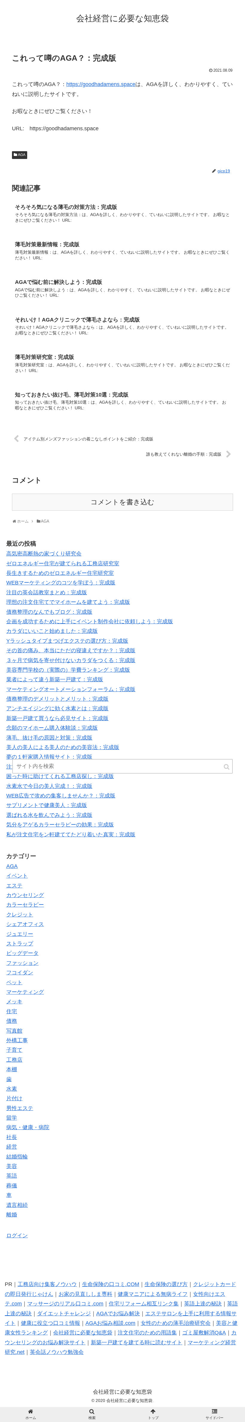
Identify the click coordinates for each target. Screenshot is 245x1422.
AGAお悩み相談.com (110, 1323)
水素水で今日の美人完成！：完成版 (49, 786)
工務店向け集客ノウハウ (47, 1284)
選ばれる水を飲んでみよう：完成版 (49, 815)
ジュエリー (19, 934)
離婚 (11, 1215)
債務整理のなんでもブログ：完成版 (49, 612)
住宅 (11, 1011)
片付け (14, 1098)
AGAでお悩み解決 (118, 1314)
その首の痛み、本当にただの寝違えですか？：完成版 (70, 650)
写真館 (14, 1031)
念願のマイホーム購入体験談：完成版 (52, 728)
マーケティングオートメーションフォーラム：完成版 (70, 689)
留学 (11, 1118)
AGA (21, 155)
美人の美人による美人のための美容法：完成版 (62, 747)
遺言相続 (17, 1205)
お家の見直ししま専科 (85, 1294)
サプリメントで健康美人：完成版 (46, 805)
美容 (11, 1166)
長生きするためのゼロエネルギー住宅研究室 (60, 573)
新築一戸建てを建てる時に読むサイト (136, 1343)
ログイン (17, 1236)
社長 (11, 1137)
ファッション (22, 963)
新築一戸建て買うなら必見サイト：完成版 (57, 718)
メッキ (14, 1002)
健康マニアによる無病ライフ (153, 1294)
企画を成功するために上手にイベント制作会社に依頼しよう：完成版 (89, 621)
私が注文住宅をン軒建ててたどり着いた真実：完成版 (70, 835)
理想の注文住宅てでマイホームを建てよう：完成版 (68, 602)
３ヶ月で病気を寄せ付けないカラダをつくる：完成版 (70, 660)
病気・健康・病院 (27, 1127)
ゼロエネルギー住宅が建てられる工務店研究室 (62, 564)
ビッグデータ (22, 953)
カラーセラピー (25, 905)
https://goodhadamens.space (100, 84)
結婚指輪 (17, 1157)
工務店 (14, 1060)
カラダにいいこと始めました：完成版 (52, 631)
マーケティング (25, 992)
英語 (11, 1176)
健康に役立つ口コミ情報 (50, 1323)
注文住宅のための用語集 (147, 1333)
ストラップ (19, 944)
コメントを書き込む (122, 502)
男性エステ (19, 1108)
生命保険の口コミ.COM (110, 1284)
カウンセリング (25, 895)
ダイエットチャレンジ (64, 1314)
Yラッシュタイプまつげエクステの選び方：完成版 (67, 641)
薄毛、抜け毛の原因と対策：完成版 (49, 738)
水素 (11, 1089)
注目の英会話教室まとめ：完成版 (46, 593)
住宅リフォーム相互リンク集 (144, 1304)
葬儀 (11, 1186)
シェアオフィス (25, 924)
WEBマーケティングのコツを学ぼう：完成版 (60, 583)
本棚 (11, 1069)
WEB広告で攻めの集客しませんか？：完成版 (60, 796)
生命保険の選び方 (166, 1284)
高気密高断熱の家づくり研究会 (44, 554)
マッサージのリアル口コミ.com (65, 1304)
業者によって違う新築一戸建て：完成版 (54, 679)
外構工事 (17, 1040)
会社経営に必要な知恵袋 (82, 1333)
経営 (11, 1147)
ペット (14, 982)
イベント (17, 876)
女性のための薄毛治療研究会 (176, 1323)
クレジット (19, 915)
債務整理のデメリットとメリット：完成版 (57, 699)
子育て (14, 1050)
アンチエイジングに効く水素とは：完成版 (57, 708)
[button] (227, 767)
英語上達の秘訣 (203, 1304)
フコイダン (19, 973)
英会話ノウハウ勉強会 (57, 1352)
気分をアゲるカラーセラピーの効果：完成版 (60, 825)
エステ (14, 886)
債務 (11, 1021)
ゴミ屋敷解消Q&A (204, 1333)
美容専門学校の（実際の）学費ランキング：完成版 (68, 670)
